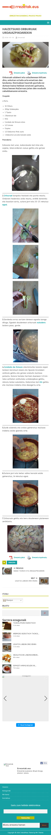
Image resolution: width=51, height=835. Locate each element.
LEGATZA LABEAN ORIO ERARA (24, 644)
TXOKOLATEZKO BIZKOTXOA (24, 623)
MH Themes (39, 832)
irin (41, 382)
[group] (25, 698)
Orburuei (8, 196)
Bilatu (44, 825)
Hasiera (5, 787)
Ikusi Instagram (26, 725)
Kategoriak (6, 791)
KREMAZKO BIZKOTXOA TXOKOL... (26, 634)
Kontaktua (6, 798)
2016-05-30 (9, 37)
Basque (9, 600)
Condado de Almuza (13, 367)
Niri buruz (5, 794)
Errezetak (21, 37)
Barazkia (12, 562)
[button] (47, 22)
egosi (4, 205)
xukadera (41, 322)
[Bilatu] (45, 613)
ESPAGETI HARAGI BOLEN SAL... (24, 666)
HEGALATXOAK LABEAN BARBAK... (26, 655)
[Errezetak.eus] (9, 765)
